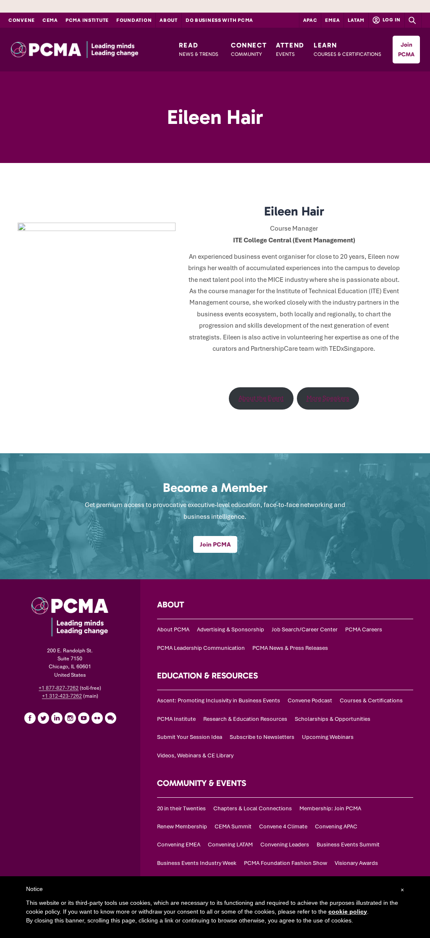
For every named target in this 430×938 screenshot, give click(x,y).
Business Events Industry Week (196, 863)
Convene (21, 20)
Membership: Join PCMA (330, 808)
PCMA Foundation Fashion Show (285, 863)
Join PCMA (406, 49)
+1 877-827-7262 (59, 688)
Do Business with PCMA (219, 20)
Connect (249, 49)
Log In (391, 20)
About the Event (261, 398)
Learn (347, 49)
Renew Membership (182, 826)
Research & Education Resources (245, 719)
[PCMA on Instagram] (70, 718)
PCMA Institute (87, 20)
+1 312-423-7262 (62, 696)
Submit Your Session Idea (189, 737)
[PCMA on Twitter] (43, 718)
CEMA (50, 20)
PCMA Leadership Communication (201, 648)
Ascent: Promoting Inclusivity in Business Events (218, 700)
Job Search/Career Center (305, 629)
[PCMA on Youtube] (83, 718)
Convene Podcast (310, 700)
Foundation (134, 20)
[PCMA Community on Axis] (110, 718)
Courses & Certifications (371, 700)
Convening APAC (336, 826)
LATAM (356, 20)
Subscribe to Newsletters (262, 737)
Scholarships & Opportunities (332, 719)
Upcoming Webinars (328, 737)
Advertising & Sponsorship (230, 629)
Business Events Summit (348, 844)
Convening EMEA (178, 844)
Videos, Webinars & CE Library (195, 755)
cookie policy (347, 911)
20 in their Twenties (181, 808)
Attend (290, 49)
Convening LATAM (230, 844)
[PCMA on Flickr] (97, 718)
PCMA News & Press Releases (290, 648)
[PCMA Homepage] (90, 49)
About (169, 20)
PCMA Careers (363, 629)
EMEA (332, 20)
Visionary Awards (356, 863)
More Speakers (328, 398)
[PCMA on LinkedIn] (57, 718)
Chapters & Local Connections (252, 808)
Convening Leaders (284, 844)
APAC (310, 20)
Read (198, 49)
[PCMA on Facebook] (30, 718)
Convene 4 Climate (283, 826)
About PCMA (173, 629)
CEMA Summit (233, 826)
